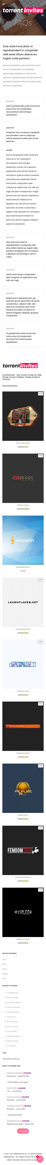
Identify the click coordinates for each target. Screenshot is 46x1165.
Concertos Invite (14, 1097)
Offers (4, 969)
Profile (4, 979)
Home (4, 959)
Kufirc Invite (12, 1088)
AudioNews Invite (14, 1121)
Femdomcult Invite (14, 1073)
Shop (4, 964)
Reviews (5, 974)
